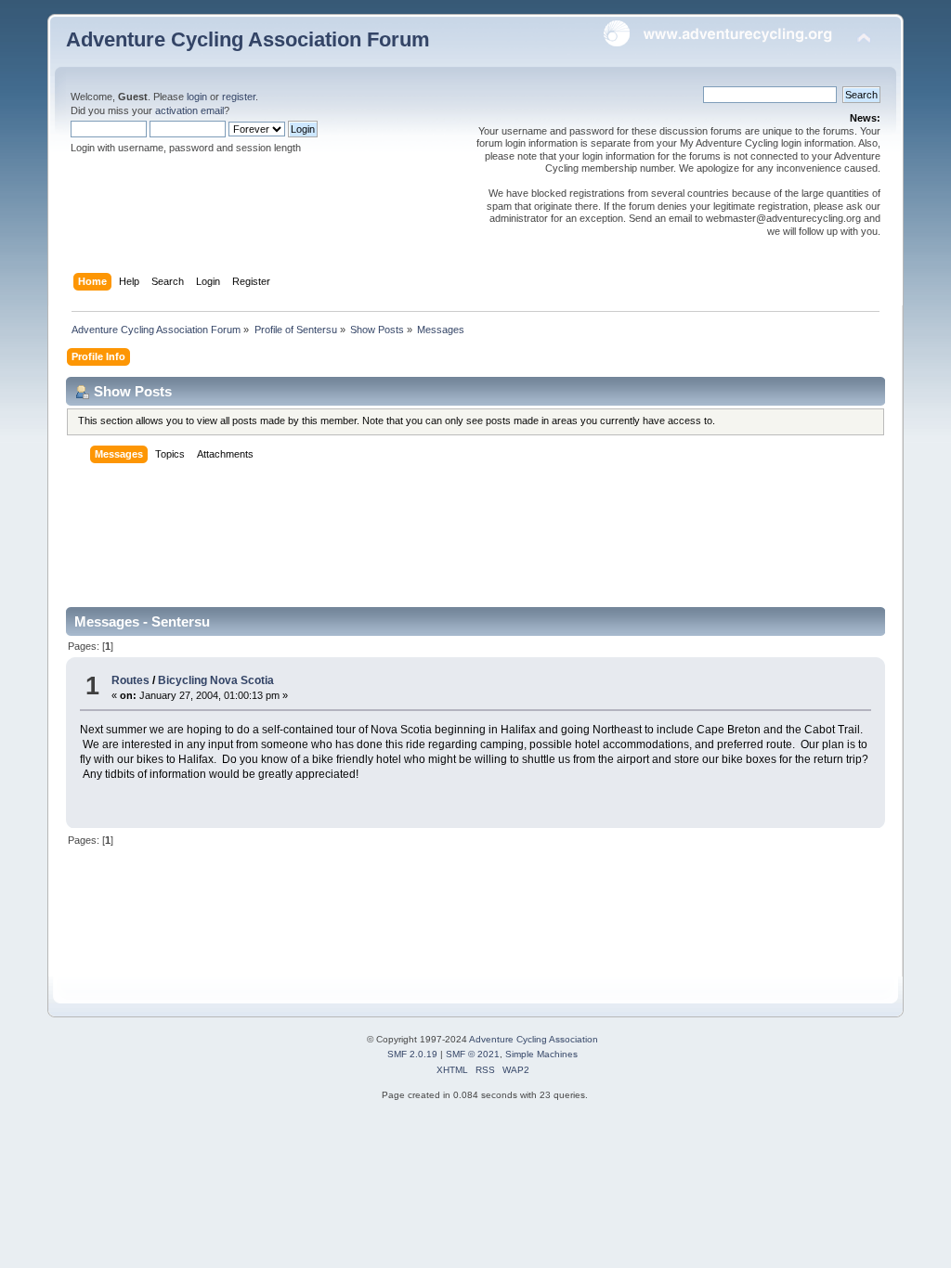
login (197, 96)
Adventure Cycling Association (533, 1039)
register (238, 96)
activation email (189, 110)
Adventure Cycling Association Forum (248, 39)
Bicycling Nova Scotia (216, 680)
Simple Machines (541, 1054)
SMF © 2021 (473, 1054)
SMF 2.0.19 (412, 1054)
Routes (130, 680)
